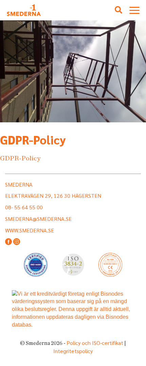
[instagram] (16, 242)
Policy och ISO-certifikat (95, 342)
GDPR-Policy (20, 158)
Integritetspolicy (73, 350)
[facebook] (8, 242)
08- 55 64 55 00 (24, 207)
